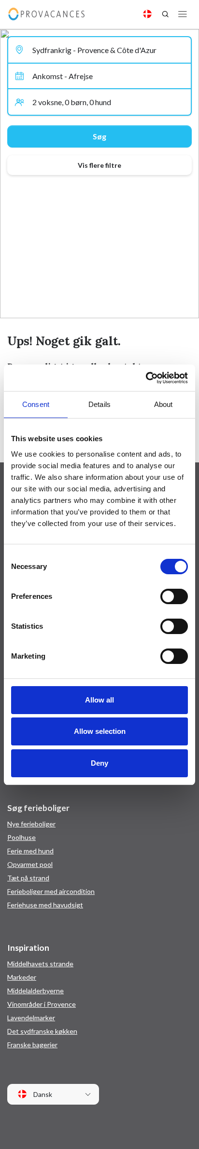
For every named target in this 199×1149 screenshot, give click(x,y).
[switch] (174, 596)
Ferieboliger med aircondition (51, 891)
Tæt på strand (28, 878)
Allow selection (100, 731)
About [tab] (163, 404)
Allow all (99, 700)
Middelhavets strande (40, 964)
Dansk (42, 1094)
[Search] (165, 14)
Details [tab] (99, 404)
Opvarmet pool (30, 864)
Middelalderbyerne (35, 991)
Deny (99, 763)
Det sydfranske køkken (42, 1031)
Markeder (21, 977)
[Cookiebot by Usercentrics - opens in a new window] (145, 378)
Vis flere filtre (99, 165)
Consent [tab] (35, 404)
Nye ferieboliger (31, 824)
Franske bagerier (32, 1045)
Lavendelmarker (31, 1018)
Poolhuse (21, 837)
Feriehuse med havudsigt (45, 905)
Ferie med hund (30, 851)
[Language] (147, 14)
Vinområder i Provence (41, 1004)
